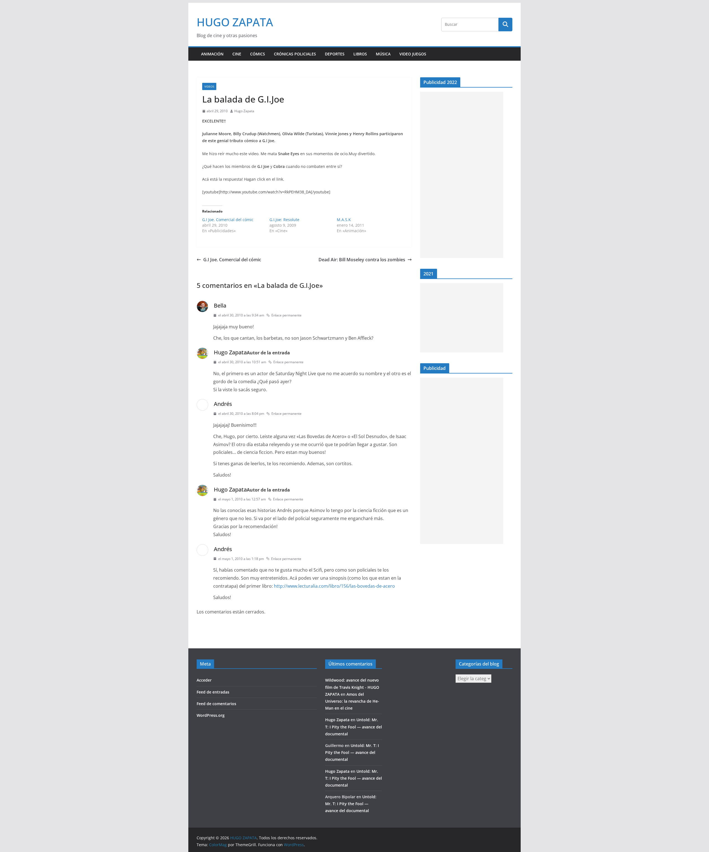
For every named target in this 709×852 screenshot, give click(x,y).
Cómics (257, 54)
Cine (236, 54)
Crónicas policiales (295, 54)
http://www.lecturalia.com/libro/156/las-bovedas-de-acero (334, 586)
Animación (212, 54)
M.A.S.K (344, 219)
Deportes (335, 54)
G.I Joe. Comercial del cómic (227, 219)
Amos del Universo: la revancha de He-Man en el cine (352, 701)
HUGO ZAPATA (235, 22)
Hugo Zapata (244, 111)
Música (383, 54)
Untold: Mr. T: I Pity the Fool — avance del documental (353, 726)
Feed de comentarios (216, 703)
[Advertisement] (461, 175)
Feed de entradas (213, 692)
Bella (220, 305)
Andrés (223, 404)
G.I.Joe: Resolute (284, 219)
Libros (360, 54)
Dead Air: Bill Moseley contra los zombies (361, 260)
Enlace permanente (286, 315)
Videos (209, 86)
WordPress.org (211, 715)
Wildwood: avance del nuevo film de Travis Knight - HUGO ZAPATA (352, 687)
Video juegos (412, 54)
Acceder (204, 680)
